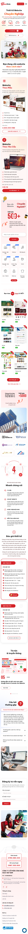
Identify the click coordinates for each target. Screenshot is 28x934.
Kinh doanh (14, 857)
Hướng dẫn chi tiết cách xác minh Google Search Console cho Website (13, 682)
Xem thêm (5, 687)
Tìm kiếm (14, 239)
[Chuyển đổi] (25, 709)
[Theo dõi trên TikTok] (6, 887)
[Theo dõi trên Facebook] (3, 887)
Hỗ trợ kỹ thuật (14, 864)
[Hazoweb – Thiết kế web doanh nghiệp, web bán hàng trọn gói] (7, 3)
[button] (26, 4)
